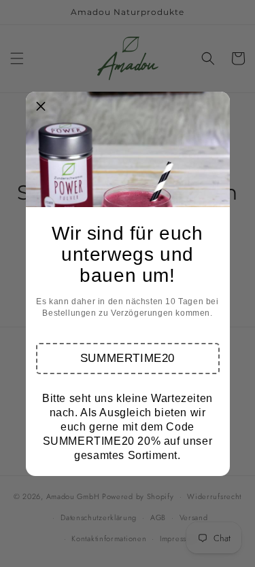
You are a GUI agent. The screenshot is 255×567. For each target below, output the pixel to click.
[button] (128, 358)
